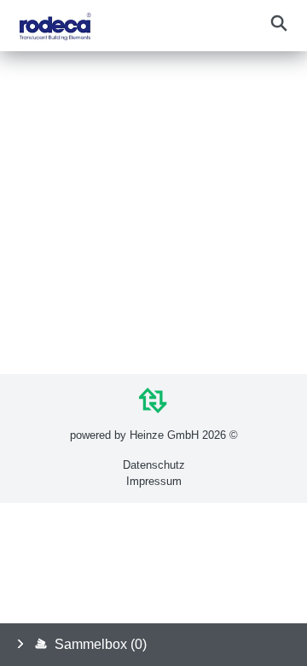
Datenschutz (154, 465)
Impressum (154, 481)
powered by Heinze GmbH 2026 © (154, 435)
